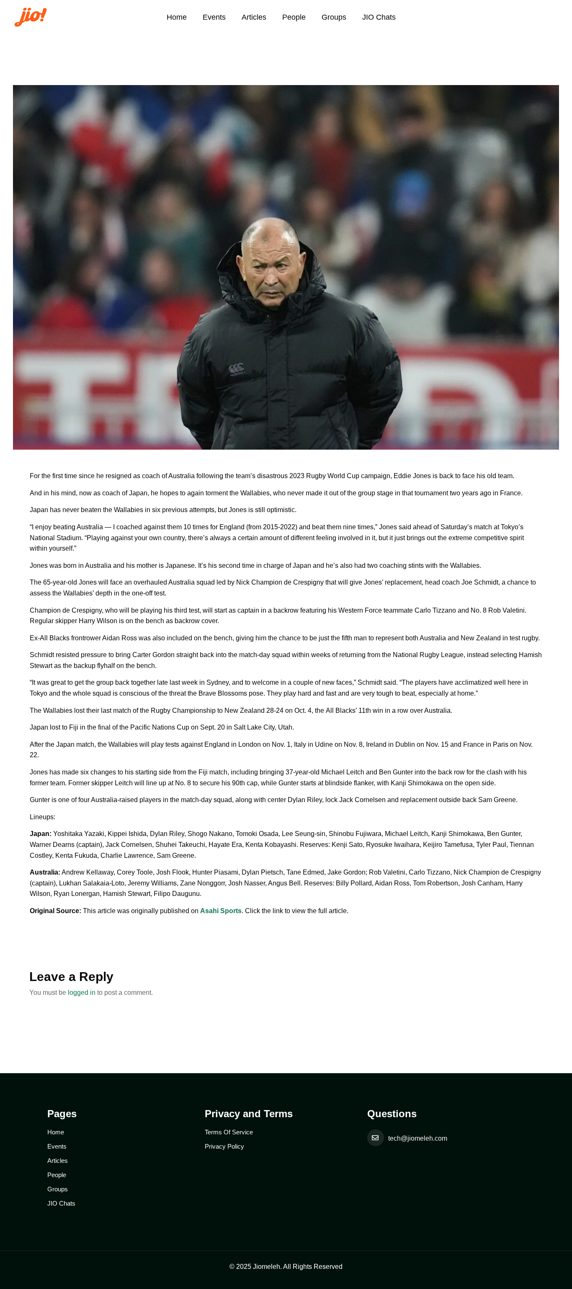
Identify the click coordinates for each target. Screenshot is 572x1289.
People (294, 17)
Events (214, 17)
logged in (81, 992)
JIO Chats (379, 17)
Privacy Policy (224, 1146)
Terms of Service (229, 1132)
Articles (254, 17)
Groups (334, 17)
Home (177, 17)
